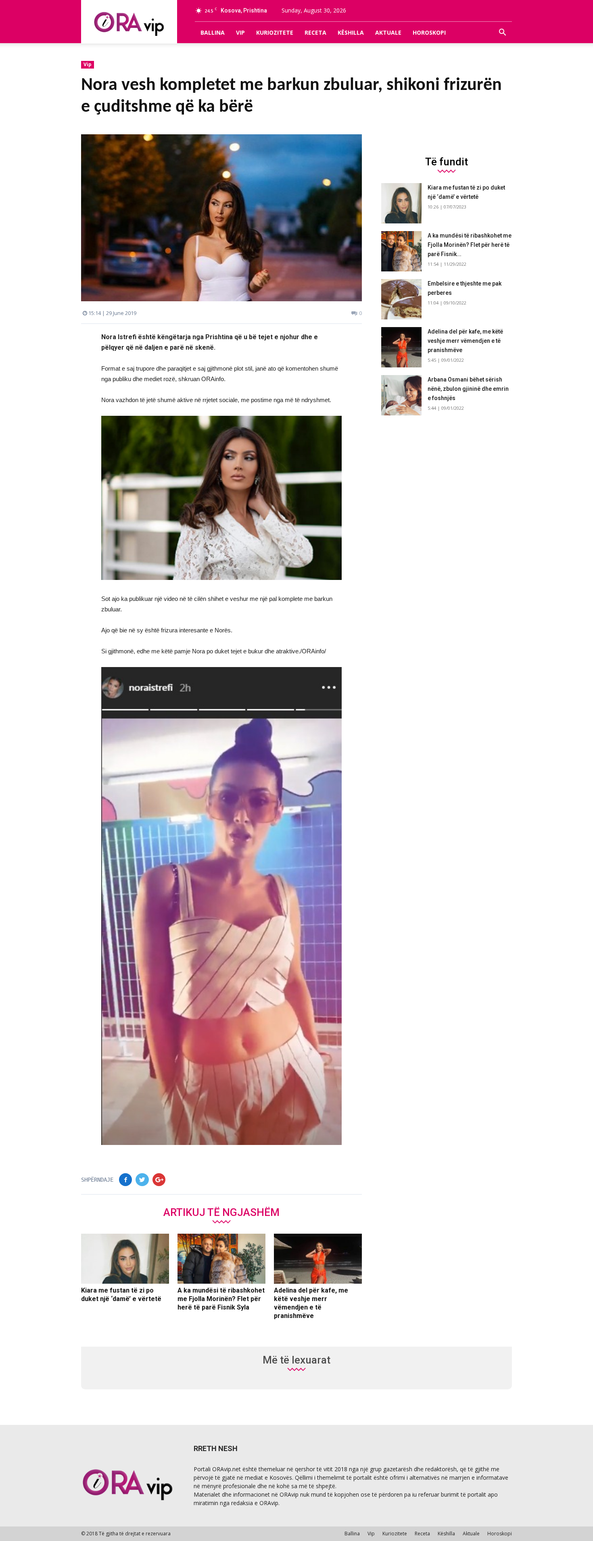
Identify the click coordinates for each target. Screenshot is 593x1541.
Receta (315, 32)
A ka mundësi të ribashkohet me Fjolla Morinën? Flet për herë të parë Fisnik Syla (221, 1299)
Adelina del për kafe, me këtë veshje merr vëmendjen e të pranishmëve (465, 340)
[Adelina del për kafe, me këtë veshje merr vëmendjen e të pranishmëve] (318, 1259)
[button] (502, 32)
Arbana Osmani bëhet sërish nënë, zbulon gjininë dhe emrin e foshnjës (468, 388)
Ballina (212, 32)
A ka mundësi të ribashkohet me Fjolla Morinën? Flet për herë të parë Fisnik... (470, 244)
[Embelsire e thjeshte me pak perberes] (401, 299)
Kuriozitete (274, 32)
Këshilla (351, 32)
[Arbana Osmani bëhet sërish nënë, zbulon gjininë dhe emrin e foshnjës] (401, 395)
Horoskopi (429, 32)
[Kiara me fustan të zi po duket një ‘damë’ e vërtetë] (125, 1259)
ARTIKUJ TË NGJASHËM (221, 1212)
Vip (240, 32)
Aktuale (388, 32)
